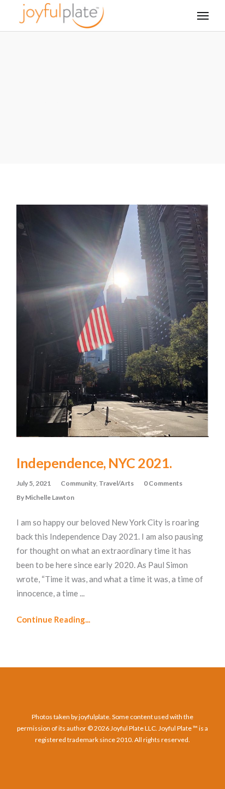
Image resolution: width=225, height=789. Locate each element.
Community (78, 483)
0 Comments (163, 483)
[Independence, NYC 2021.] (112, 321)
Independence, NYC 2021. (94, 463)
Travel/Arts (116, 483)
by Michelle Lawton (45, 497)
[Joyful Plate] (61, 16)
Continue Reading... (53, 619)
